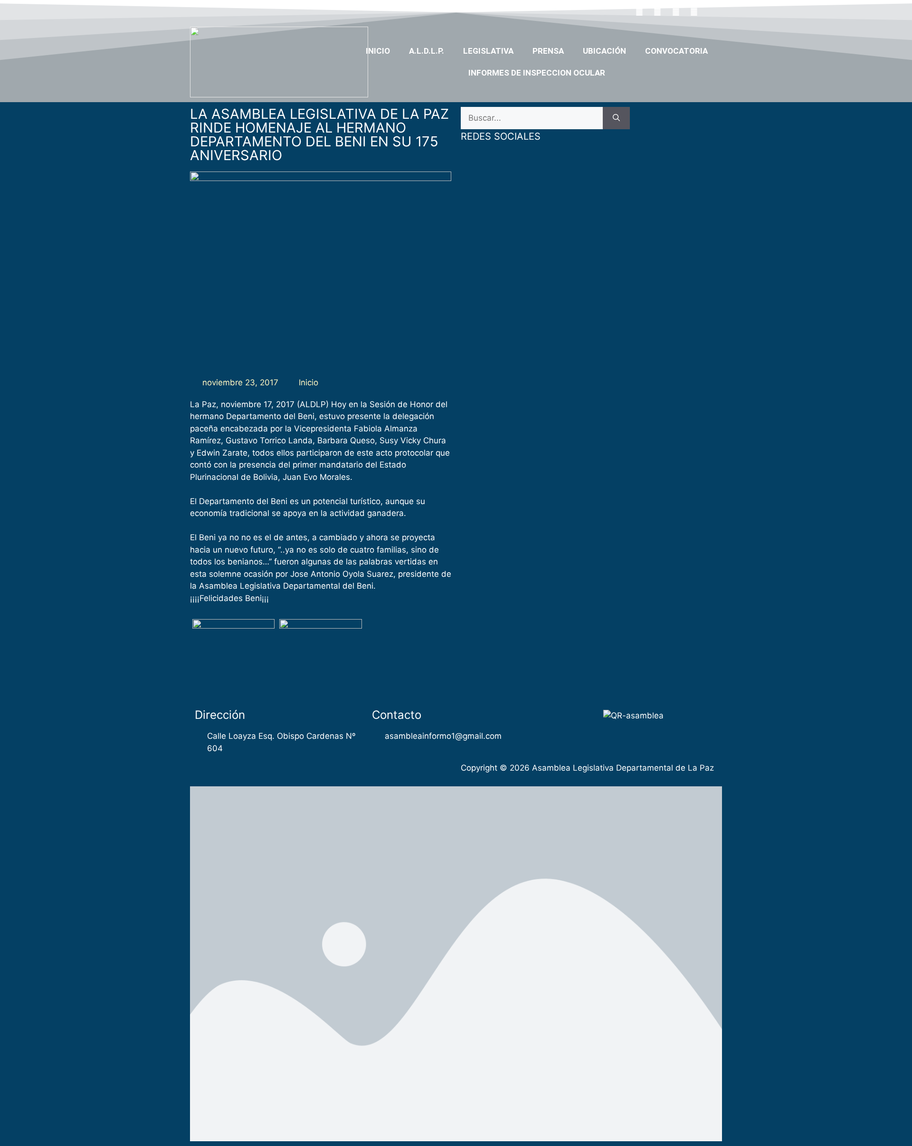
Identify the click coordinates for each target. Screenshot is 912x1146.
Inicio (378, 51)
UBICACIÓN (604, 51)
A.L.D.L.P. (426, 51)
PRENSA (548, 51)
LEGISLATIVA (488, 51)
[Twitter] (657, 11)
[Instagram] (694, 11)
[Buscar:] (532, 118)
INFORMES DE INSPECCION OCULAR (536, 72)
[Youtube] (676, 11)
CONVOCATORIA (676, 51)
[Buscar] (616, 118)
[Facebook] (639, 11)
